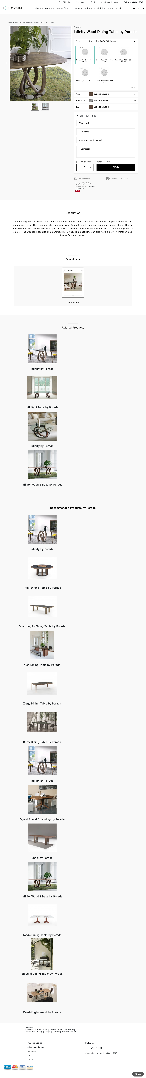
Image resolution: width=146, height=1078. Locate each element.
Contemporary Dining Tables (23, 22)
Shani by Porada (42, 857)
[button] (138, 8)
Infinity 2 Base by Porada (42, 407)
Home (10, 22)
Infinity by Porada (42, 368)
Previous (7, 63)
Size (96, 41)
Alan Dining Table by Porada (42, 664)
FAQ (29, 1055)
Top (92, 107)
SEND (116, 167)
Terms (30, 1059)
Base (92, 94)
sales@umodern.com (109, 2)
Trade (93, 2)
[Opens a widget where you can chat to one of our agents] (138, 1074)
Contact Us (32, 1051)
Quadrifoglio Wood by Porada (42, 1012)
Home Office (62, 8)
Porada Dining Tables (41, 22)
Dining (48, 8)
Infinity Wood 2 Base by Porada (42, 484)
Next (133, 87)
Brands (111, 8)
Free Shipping (65, 2)
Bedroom (88, 8)
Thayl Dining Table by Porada (42, 587)
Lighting (101, 8)
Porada (77, 27)
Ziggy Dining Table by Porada (42, 703)
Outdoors (77, 8)
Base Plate (92, 100)
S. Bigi (52, 22)
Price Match (81, 2)
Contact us (79, 189)
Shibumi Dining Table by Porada (42, 973)
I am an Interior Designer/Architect (95, 162)
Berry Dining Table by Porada (42, 742)
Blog (121, 8)
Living (38, 8)
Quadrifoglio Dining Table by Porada (42, 626)
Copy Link (92, 187)
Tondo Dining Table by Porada (42, 935)
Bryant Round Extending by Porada (42, 819)
